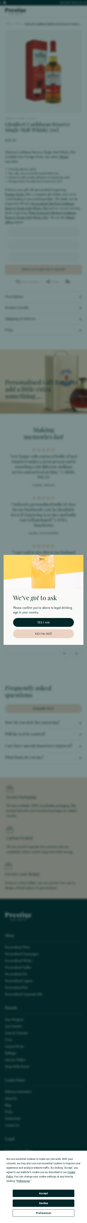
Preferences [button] (23, 1181)
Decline (43, 1203)
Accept (43, 1193)
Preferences (43, 1213)
